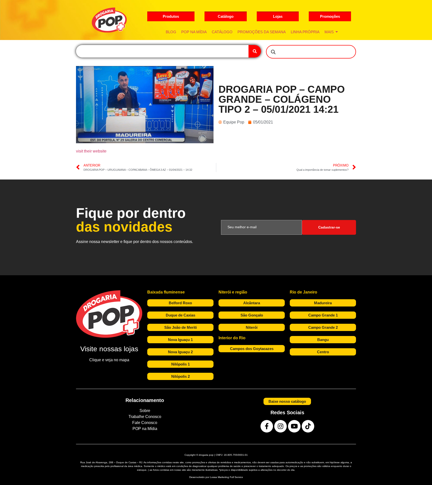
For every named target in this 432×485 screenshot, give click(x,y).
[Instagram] (280, 426)
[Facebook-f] (266, 426)
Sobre (145, 410)
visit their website (91, 151)
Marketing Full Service (230, 477)
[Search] (254, 51)
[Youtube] (294, 426)
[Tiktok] (308, 426)
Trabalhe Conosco (144, 416)
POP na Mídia (144, 428)
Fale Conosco (144, 422)
